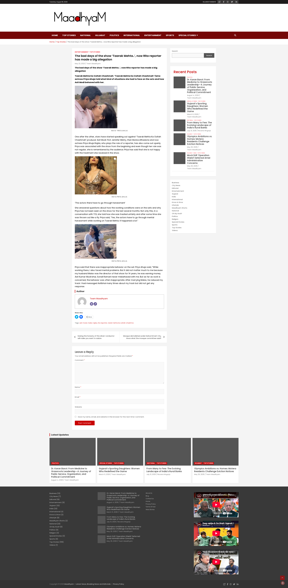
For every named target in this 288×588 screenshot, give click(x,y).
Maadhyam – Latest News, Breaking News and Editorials (87, 584)
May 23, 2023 (80, 63)
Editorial (190, 120)
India (195, 153)
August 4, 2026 (193, 95)
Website (78, 407)
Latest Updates (60, 434)
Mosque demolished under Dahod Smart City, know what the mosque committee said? (142, 337)
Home (55, 35)
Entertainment (152, 35)
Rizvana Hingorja (204, 131)
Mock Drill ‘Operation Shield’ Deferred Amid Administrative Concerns (198, 159)
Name (78, 387)
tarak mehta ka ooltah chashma (121, 323)
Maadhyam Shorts (179, 208)
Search (175, 51)
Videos (175, 230)
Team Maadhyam (94, 63)
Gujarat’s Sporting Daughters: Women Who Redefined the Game (197, 107)
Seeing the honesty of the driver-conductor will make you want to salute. (96, 337)
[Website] (95, 304)
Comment (80, 360)
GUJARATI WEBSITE (209, 2)
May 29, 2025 (192, 147)
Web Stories (150, 509)
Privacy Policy (151, 504)
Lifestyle (175, 205)
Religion (175, 219)
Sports (170, 35)
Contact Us (150, 499)
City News (176, 185)
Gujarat (100, 35)
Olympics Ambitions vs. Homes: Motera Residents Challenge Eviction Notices (199, 140)
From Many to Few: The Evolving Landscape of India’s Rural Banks (199, 125)
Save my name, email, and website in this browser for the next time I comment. (111, 417)
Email (77, 397)
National (85, 35)
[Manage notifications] (283, 583)
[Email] (91, 304)
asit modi (83, 323)
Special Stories (187, 35)
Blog (147, 496)
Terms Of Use (150, 507)
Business (175, 182)
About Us (149, 493)
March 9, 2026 (192, 114)
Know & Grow (177, 202)
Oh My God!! (177, 213)
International (132, 35)
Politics (114, 35)
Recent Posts (185, 71)
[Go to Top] (282, 578)
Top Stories (69, 35)
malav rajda (92, 323)
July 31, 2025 (191, 131)
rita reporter (102, 323)
